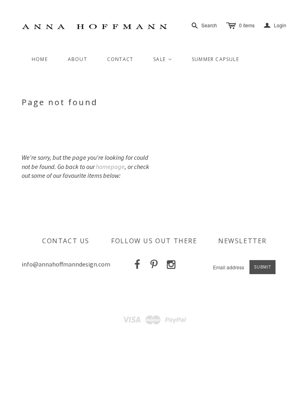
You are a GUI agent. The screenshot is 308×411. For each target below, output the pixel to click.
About (77, 59)
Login (275, 25)
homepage (110, 167)
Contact (120, 59)
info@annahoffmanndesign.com (66, 264)
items (247, 25)
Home (40, 59)
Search (209, 25)
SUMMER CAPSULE (215, 59)
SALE (162, 59)
